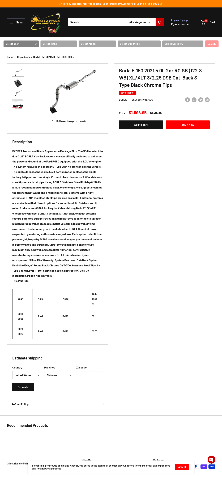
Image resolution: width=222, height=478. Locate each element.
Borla (123, 99)
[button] (211, 460)
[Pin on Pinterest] (194, 99)
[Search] (160, 22)
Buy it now (187, 124)
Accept (182, 467)
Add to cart (141, 124)
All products (23, 57)
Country (17, 367)
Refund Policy (20, 404)
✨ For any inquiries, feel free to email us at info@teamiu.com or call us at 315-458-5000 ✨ (111, 3)
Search (212, 44)
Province (49, 367)
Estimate (23, 387)
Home (10, 57)
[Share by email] (207, 99)
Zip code (81, 367)
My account (178, 24)
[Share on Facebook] (187, 99)
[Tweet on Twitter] (200, 99)
